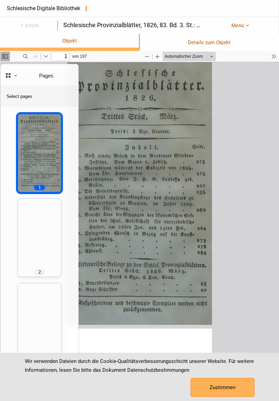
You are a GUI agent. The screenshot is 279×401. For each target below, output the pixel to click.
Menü (237, 25)
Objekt (69, 41)
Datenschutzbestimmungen (158, 370)
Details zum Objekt (209, 42)
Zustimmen (222, 387)
